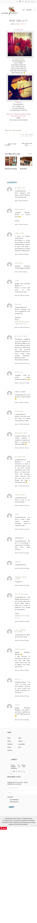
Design (9, 747)
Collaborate (21, 744)
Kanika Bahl (19, 233)
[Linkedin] (1, 463)
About (20, 738)
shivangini (19, 411)
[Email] (1, 466)
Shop (19, 747)
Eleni (17, 280)
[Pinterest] (16, 771)
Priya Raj (18, 304)
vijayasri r (19, 263)
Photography (17, 130)
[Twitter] (1, 460)
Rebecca (18, 679)
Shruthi (18, 561)
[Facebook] (1, 456)
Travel (9, 741)
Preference (10, 797)
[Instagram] (14, 771)
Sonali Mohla (20, 495)
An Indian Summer (18, 59)
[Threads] (21, 771)
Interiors (9, 744)
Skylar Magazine (21, 594)
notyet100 (19, 372)
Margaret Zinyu (21, 433)
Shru (17, 514)
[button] (31, 154)
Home (11, 130)
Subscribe (28, 10)
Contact (20, 741)
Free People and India (27, 144)
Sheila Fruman (11, 169)
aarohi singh (20, 649)
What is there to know (10, 144)
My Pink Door (20, 188)
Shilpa (17, 705)
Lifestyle (23, 24)
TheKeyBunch (20, 209)
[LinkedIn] (24, 771)
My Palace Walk (21, 336)
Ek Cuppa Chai (20, 456)
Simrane (23, 169)
